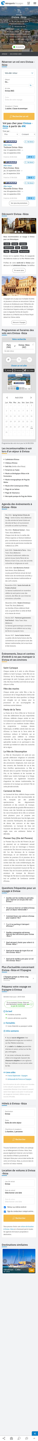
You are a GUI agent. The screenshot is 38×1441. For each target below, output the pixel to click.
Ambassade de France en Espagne (19, 1079)
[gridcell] (6, 406)
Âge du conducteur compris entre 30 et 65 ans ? (20, 1211)
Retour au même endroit (16, 1207)
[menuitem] (12, 3)
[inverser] (30, 85)
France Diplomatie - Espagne (17, 1076)
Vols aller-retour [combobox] (11, 73)
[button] (18, 21)
